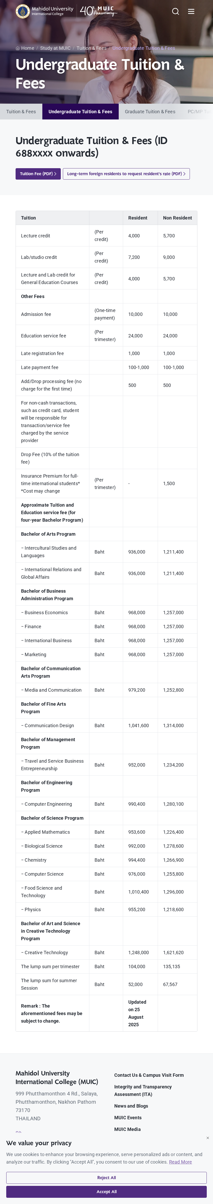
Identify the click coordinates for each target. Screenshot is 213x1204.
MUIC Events (128, 1117)
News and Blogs (131, 1106)
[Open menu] (191, 11)
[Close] (208, 1138)
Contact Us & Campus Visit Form (149, 1075)
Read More (180, 1162)
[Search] (175, 11)
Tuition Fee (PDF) (36, 174)
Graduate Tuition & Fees (150, 111)
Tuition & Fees (21, 111)
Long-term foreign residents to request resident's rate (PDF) (124, 174)
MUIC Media (127, 1129)
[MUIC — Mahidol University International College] (67, 11)
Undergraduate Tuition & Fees (80, 111)
